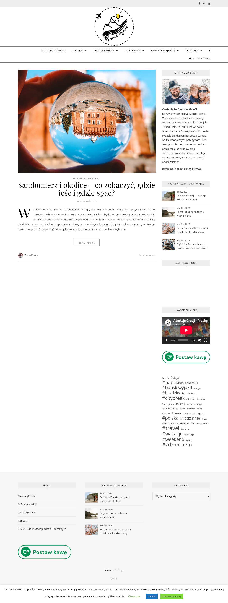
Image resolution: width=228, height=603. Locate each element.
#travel (170, 428)
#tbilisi (206, 423)
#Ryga (204, 419)
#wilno (189, 440)
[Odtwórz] (167, 340)
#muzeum (177, 413)
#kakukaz (180, 408)
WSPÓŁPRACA (26, 512)
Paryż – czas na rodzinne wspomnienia (190, 213)
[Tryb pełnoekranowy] (205, 340)
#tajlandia (187, 423)
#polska (170, 418)
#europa (201, 399)
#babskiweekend (180, 382)
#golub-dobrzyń (194, 404)
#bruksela (191, 393)
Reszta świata (103, 50)
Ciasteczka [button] (134, 596)
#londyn (166, 413)
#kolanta (191, 408)
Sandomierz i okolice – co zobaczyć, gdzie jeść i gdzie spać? (86, 188)
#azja (174, 377)
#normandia (190, 413)
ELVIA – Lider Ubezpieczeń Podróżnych (42, 529)
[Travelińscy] (114, 26)
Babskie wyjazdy (163, 50)
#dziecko (190, 399)
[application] (186, 330)
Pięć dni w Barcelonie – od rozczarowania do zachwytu (192, 246)
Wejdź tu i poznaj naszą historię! (182, 169)
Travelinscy (31, 255)
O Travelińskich (27, 504)
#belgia (197, 388)
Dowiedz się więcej (171, 596)
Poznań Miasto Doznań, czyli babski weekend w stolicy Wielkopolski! (192, 230)
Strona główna (54, 50)
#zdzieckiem (177, 444)
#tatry (198, 423)
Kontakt (192, 50)
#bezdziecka (174, 393)
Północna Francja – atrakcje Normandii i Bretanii (191, 197)
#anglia (165, 378)
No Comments (147, 255)
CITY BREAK (132, 50)
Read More (86, 242)
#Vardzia (185, 429)
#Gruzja (168, 408)
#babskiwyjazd (177, 387)
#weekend (173, 439)
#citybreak (173, 398)
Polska (77, 50)
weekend (94, 178)
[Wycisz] (200, 340)
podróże (79, 178)
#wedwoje (189, 434)
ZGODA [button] (152, 596)
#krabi (199, 408)
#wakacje (172, 434)
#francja (181, 403)
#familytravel (168, 404)
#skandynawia (170, 423)
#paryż (201, 413)
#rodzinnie (190, 418)
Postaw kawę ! (199, 58)
